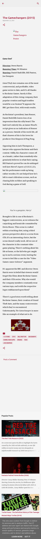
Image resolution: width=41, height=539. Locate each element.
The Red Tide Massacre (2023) (12, 438)
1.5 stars (6, 336)
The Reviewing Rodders (15, 3)
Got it (27, 537)
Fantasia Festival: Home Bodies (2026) (15, 475)
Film (25, 340)
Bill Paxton (22, 336)
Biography (32, 336)
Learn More (17, 537)
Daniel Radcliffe (9, 340)
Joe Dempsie (7, 343)
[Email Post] (4, 334)
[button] (4, 25)
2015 (13, 336)
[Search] (38, 3)
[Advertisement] (20, 387)
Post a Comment (10, 359)
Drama (19, 340)
